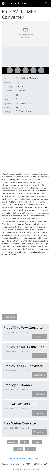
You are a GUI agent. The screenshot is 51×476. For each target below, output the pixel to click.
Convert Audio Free (15, 3)
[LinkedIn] (41, 70)
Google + (37, 442)
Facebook (12, 442)
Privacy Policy (26, 458)
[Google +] (25, 70)
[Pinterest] (33, 70)
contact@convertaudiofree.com (24, 469)
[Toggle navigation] (46, 3)
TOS (37, 458)
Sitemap (14, 458)
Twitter (25, 442)
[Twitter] (17, 70)
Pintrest (18, 449)
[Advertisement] (25, 143)
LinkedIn (30, 449)
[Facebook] (10, 70)
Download (9, 316)
